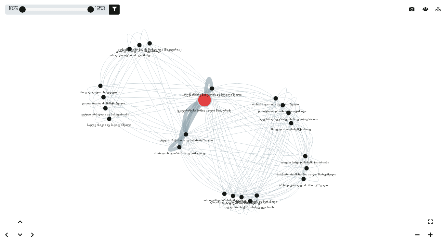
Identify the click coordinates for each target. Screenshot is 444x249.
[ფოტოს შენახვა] (412, 9)
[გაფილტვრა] (114, 10)
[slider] (22, 9)
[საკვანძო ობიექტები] (425, 10)
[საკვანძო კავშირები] (438, 10)
